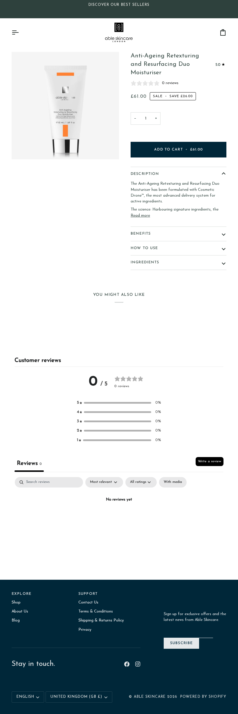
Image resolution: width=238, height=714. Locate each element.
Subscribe (181, 643)
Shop (16, 602)
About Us (20, 611)
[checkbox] (173, 482)
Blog (16, 620)
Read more (140, 216)
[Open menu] (20, 32)
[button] (119, 403)
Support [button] (88, 594)
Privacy (84, 630)
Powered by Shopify (203, 697)
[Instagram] (137, 664)
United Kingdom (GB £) (76, 697)
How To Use (144, 248)
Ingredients (145, 262)
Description (145, 174)
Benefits (141, 233)
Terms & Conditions (95, 611)
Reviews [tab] (29, 463)
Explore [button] (21, 594)
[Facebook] (126, 664)
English (25, 697)
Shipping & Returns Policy (101, 620)
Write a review (209, 461)
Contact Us (88, 602)
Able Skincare (150, 697)
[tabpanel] (119, 520)
